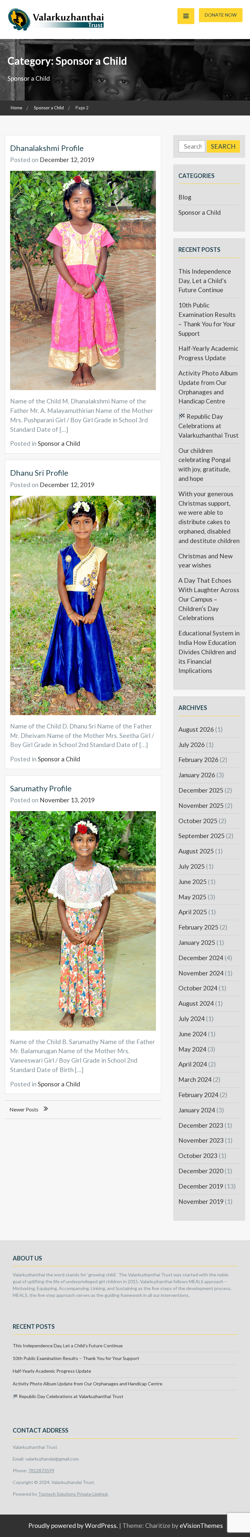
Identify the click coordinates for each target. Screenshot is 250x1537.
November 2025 (201, 805)
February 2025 (198, 927)
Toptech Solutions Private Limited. (73, 1494)
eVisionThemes (201, 1525)
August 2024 (196, 1003)
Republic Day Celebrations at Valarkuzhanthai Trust (208, 426)
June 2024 (192, 1034)
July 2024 (191, 1018)
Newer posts (23, 1109)
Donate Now (221, 15)
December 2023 (200, 1125)
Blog (184, 197)
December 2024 (200, 957)
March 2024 (195, 1079)
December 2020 (200, 1171)
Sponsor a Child (59, 443)
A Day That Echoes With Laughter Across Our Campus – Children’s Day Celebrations (208, 599)
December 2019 (200, 1186)
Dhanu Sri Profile (39, 472)
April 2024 (192, 1064)
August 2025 (196, 851)
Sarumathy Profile (41, 788)
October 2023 (197, 1155)
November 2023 (201, 1140)
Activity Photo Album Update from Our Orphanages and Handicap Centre (87, 1383)
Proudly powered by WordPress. (73, 1525)
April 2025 (192, 912)
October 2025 (197, 820)
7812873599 (41, 1470)
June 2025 (192, 881)
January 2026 (196, 775)
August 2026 (196, 729)
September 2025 (201, 835)
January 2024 (196, 1110)
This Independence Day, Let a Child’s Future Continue (204, 280)
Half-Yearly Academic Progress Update (52, 1371)
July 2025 (191, 866)
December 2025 (200, 790)
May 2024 (192, 1049)
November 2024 (201, 973)
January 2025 (196, 942)
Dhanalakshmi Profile (47, 148)
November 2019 (201, 1201)
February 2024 (198, 1094)
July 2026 (191, 744)
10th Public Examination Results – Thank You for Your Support (76, 1358)
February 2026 (198, 759)
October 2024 (197, 988)
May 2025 (192, 897)
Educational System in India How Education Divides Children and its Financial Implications (209, 651)
